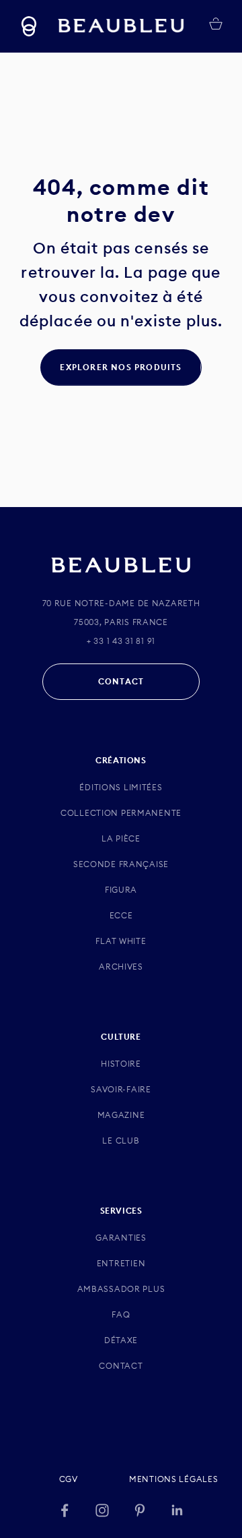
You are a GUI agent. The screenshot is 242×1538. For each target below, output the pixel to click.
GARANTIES (120, 1238)
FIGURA (121, 890)
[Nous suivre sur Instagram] (102, 1510)
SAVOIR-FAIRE (121, 1089)
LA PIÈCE (121, 838)
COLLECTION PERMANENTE (121, 813)
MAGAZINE (121, 1115)
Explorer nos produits (121, 367)
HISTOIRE (121, 1064)
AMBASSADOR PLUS (121, 1289)
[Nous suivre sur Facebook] (64, 1510)
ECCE (121, 915)
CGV (68, 1479)
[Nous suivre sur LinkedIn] (177, 1510)
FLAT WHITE (120, 941)
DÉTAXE (121, 1340)
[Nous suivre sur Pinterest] (140, 1510)
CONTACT (121, 681)
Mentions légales (173, 1479)
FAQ (121, 1314)
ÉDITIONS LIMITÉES (120, 787)
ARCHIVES (121, 967)
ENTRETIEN (121, 1263)
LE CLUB (120, 1140)
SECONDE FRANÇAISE (121, 864)
